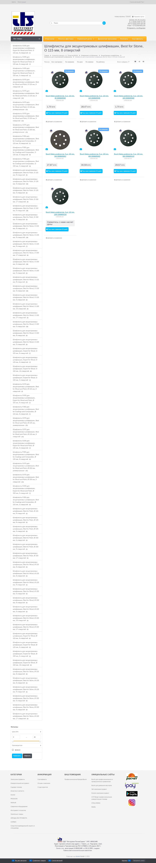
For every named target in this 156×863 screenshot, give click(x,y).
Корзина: (139, 16)
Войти (14, 2)
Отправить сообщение (136, 28)
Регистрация (22, 2)
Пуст (142, 2)
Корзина (124, 860)
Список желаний (57, 860)
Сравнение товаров (39, 860)
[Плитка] (135, 61)
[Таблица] (143, 61)
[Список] (139, 61)
